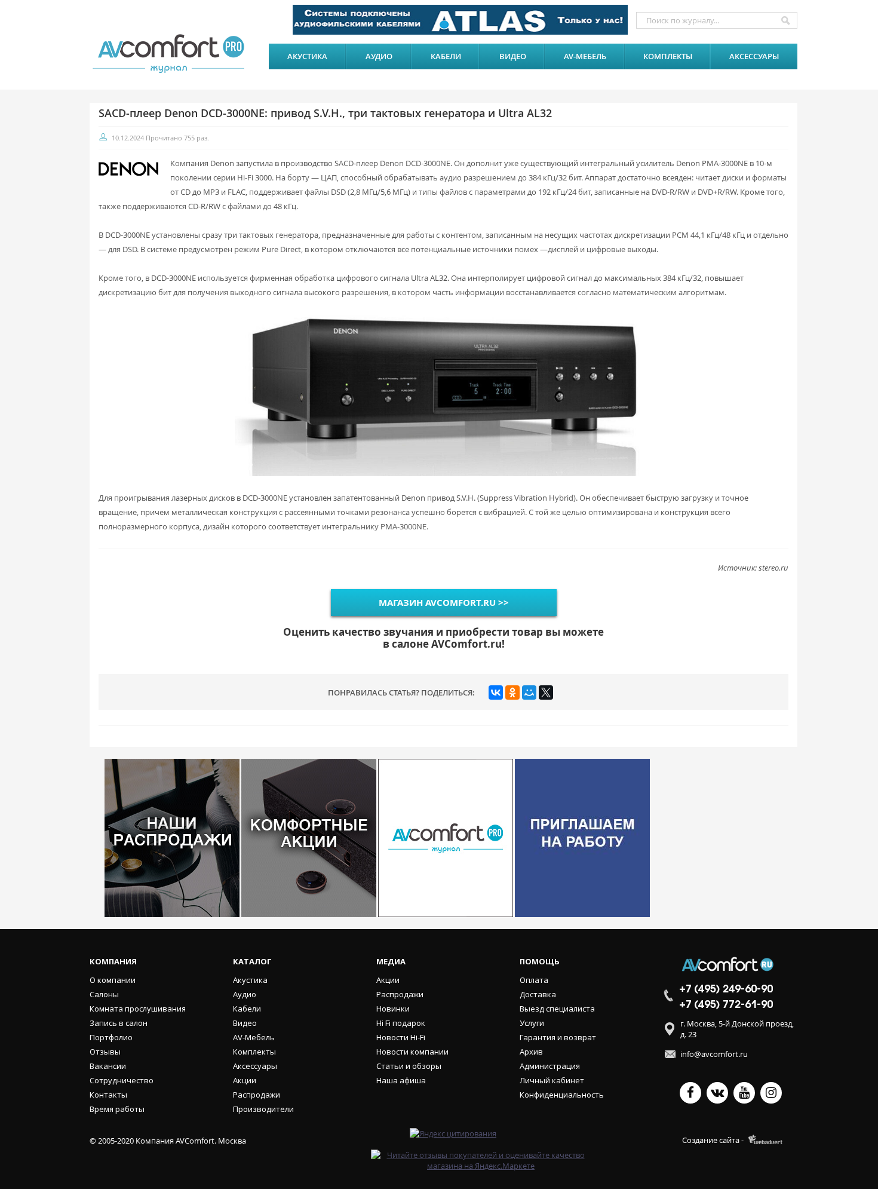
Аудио (379, 56)
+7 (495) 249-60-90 (726, 989)
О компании (113, 980)
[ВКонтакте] (496, 692)
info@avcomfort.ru (714, 1054)
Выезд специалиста (557, 1008)
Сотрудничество (122, 1080)
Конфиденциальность (562, 1094)
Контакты (108, 1094)
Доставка (538, 994)
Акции (244, 1080)
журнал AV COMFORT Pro (171, 53)
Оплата (534, 980)
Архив (531, 1051)
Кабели (446, 56)
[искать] (785, 20)
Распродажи (256, 1094)
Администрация (550, 1066)
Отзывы (105, 1051)
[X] (546, 692)
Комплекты (667, 56)
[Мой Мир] (529, 692)
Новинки (393, 1008)
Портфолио (111, 1037)
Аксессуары (754, 56)
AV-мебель (585, 56)
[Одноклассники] (512, 692)
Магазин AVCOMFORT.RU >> (444, 602)
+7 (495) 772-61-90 (726, 1005)
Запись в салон (119, 1023)
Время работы (117, 1109)
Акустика (307, 56)
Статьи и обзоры (408, 1066)
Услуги (532, 1023)
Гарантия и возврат (558, 1037)
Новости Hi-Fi (400, 1037)
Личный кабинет (552, 1080)
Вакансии (108, 1066)
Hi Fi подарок (400, 1023)
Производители (263, 1109)
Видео (512, 56)
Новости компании (412, 1051)
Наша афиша (401, 1080)
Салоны (104, 994)
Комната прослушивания (138, 1008)
